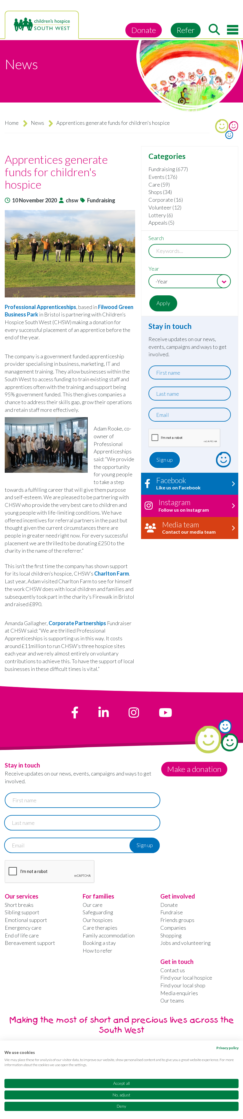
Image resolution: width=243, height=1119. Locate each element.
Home (12, 122)
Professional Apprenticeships (40, 307)
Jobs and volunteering (185, 943)
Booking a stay (99, 943)
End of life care (22, 935)
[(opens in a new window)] (75, 712)
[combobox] (189, 281)
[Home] (41, 25)
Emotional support (26, 920)
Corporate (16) (165, 199)
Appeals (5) (161, 222)
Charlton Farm (111, 573)
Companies (173, 927)
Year (153, 268)
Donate (143, 30)
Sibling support (22, 912)
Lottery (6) (160, 215)
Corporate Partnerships (77, 623)
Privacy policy (227, 1048)
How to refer (97, 950)
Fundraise (171, 912)
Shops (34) (160, 192)
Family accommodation (109, 935)
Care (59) (159, 184)
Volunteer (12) (164, 207)
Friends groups (177, 920)
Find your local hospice (186, 977)
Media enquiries (179, 993)
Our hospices (98, 920)
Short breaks (19, 904)
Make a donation (194, 769)
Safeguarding (98, 912)
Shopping (171, 935)
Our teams (172, 1000)
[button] (70, 253)
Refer (186, 30)
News (37, 122)
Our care (93, 904)
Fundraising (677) (168, 169)
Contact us (172, 970)
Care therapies (100, 927)
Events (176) (162, 177)
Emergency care (23, 927)
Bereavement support (30, 943)
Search (156, 238)
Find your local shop (182, 985)
